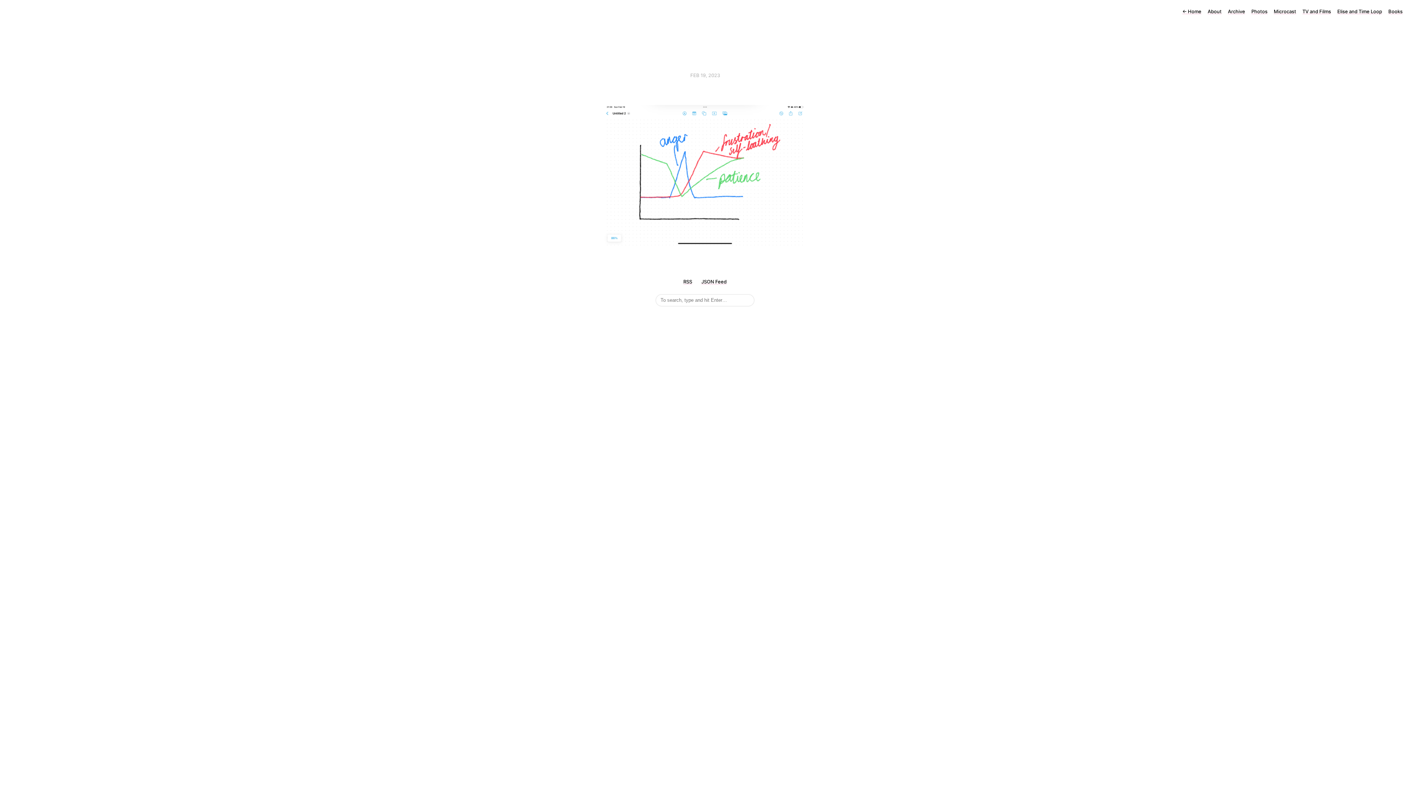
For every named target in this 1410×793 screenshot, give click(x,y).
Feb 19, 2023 (705, 75)
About (1215, 11)
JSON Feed (714, 282)
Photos (1259, 11)
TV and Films (1316, 11)
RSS (687, 282)
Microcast (1285, 11)
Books (1395, 11)
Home (1191, 11)
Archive (1236, 11)
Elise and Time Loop (1359, 11)
